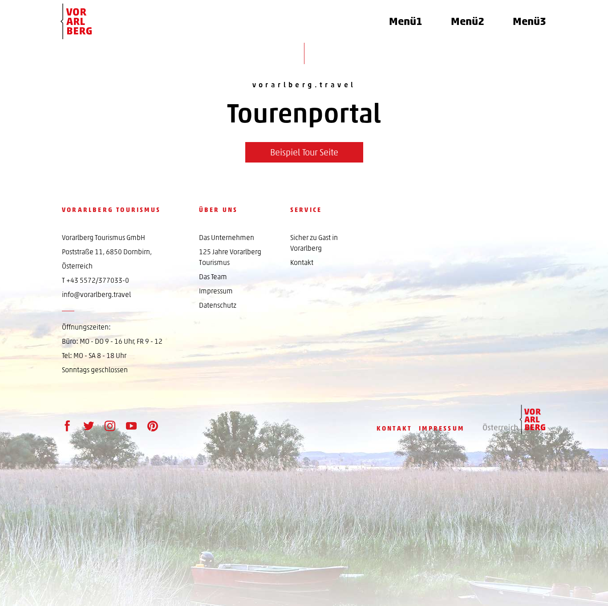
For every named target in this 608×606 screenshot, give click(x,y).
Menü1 (405, 21)
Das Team (213, 276)
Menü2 (467, 21)
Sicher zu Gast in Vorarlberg (314, 242)
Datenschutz (217, 305)
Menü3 (529, 21)
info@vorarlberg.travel (96, 294)
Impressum (216, 291)
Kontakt (301, 262)
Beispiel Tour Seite (304, 152)
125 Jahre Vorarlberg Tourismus (230, 257)
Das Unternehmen (226, 237)
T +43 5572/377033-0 (95, 280)
